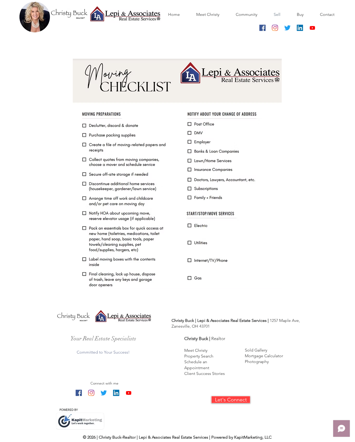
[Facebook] (262, 28)
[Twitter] (287, 28)
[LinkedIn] (300, 28)
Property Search (198, 356)
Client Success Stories (204, 373)
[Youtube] (312, 28)
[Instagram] (275, 28)
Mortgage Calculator (264, 355)
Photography (257, 361)
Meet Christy (195, 350)
